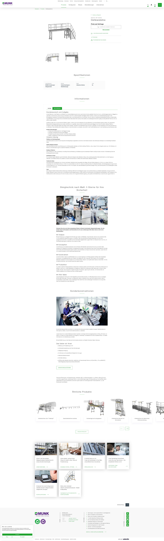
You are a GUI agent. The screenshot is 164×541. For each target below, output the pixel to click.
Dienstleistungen (89, 5)
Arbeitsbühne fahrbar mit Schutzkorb (118, 419)
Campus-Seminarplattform (79, 1)
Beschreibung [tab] (57, 108)
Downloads (66, 1)
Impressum (37, 539)
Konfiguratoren (41, 494)
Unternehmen (100, 5)
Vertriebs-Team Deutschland (113, 466)
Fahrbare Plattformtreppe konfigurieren (68, 494)
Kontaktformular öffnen (73, 519)
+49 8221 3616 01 (72, 518)
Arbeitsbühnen (40, 467)
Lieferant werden (73, 539)
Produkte (64, 5)
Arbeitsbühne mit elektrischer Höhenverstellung (142, 419)
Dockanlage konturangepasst (94, 418)
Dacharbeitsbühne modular (70, 418)
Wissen (80, 5)
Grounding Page (48, 539)
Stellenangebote (95, 1)
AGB (53, 539)
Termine (71, 1)
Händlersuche (87, 1)
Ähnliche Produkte (82, 431)
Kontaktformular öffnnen (64, 367)
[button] (148, 5)
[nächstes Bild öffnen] (127, 428)
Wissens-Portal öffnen (67, 467)
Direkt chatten (71, 521)
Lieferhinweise (57, 539)
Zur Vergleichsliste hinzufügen (101, 33)
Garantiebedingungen (65, 539)
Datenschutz (42, 539)
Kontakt (100, 1)
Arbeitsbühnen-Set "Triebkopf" (46, 418)
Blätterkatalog (60, 1)
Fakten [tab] (49, 108)
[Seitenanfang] (127, 504)
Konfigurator (72, 5)
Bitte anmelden (106, 29)
